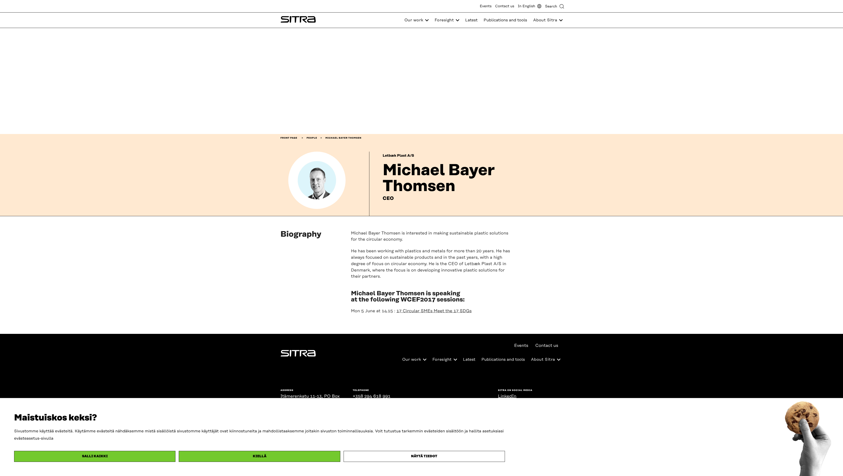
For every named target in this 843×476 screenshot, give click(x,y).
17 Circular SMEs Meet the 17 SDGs (434, 311)
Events (486, 6)
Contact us (504, 6)
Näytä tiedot (424, 456)
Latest (471, 20)
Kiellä (259, 456)
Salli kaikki (95, 456)
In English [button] (526, 6)
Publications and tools (505, 20)
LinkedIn (507, 396)
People (312, 138)
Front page (289, 138)
